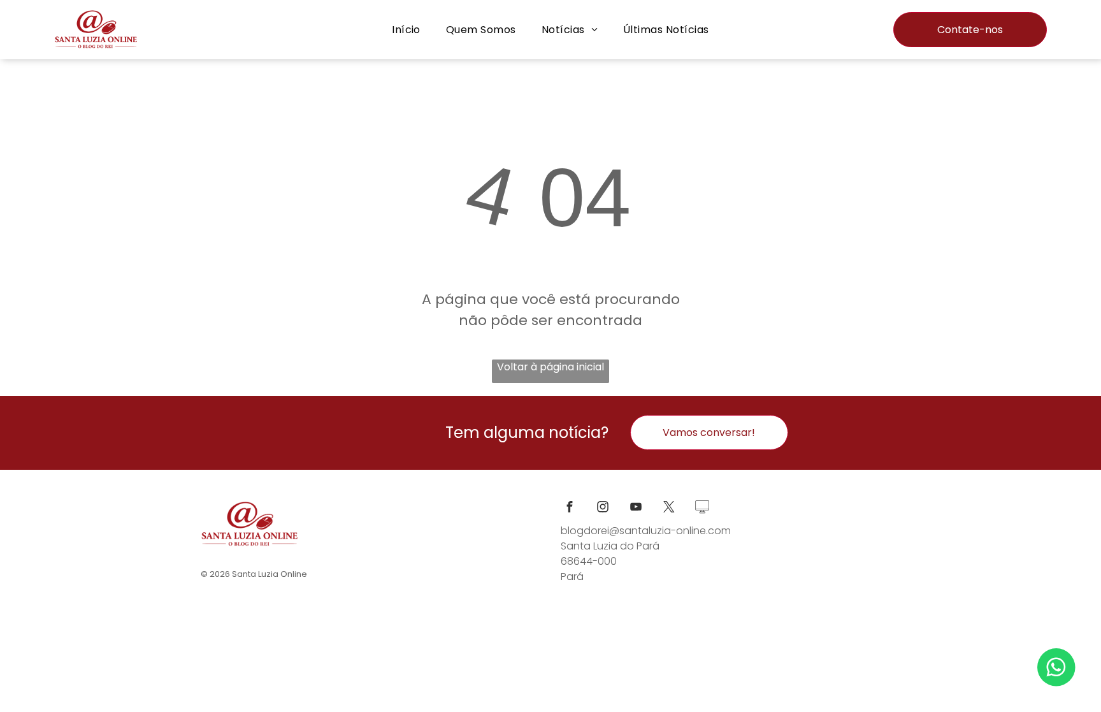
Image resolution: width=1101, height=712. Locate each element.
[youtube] (636, 508)
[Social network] (702, 508)
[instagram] (603, 508)
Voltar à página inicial (550, 367)
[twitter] (669, 508)
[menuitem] (406, 29)
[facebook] (570, 508)
